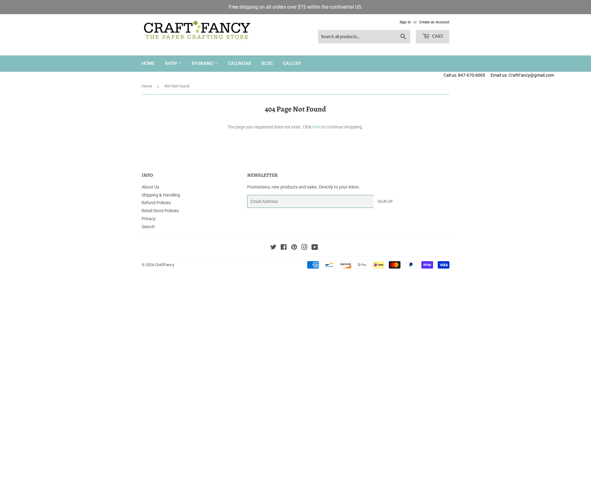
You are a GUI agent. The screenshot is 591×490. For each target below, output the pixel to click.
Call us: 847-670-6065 (464, 75)
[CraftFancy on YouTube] (315, 247)
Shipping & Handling (161, 194)
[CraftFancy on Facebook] (283, 247)
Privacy (149, 218)
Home (148, 63)
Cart (437, 36)
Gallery (292, 63)
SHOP (171, 63)
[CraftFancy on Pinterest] (294, 247)
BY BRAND (203, 63)
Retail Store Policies (160, 210)
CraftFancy (164, 264)
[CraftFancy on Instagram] (304, 247)
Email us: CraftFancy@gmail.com (541, 75)
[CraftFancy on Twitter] (273, 247)
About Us (150, 186)
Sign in (405, 22)
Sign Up (385, 201)
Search (148, 226)
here (316, 126)
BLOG (267, 63)
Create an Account (434, 22)
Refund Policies (156, 202)
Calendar (239, 63)
